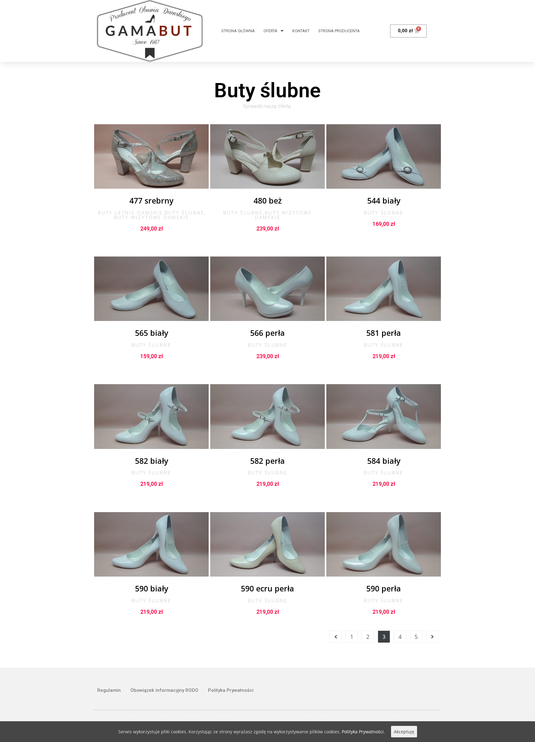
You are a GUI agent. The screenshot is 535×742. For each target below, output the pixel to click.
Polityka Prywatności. (363, 732)
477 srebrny (151, 200)
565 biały (151, 332)
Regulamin (109, 690)
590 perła (383, 588)
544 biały (383, 200)
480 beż (268, 200)
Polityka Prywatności (231, 690)
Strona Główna (238, 31)
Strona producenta (339, 31)
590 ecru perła (267, 588)
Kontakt (301, 31)
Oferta (270, 31)
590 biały (151, 588)
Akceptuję (404, 732)
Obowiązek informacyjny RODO (164, 690)
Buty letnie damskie (130, 212)
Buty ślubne (184, 212)
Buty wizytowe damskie (151, 217)
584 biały (383, 460)
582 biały (151, 460)
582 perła (267, 460)
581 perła (383, 332)
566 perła (267, 332)
